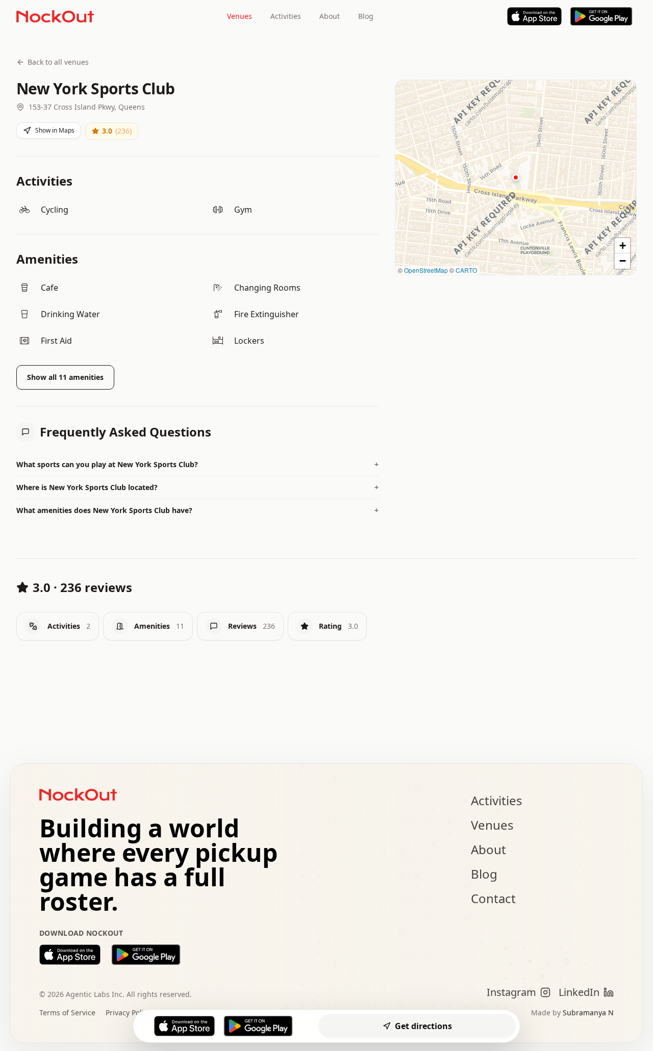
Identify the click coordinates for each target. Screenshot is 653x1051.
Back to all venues (58, 62)
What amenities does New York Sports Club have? (197, 510)
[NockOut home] (55, 16)
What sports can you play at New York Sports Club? (197, 464)
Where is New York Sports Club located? (197, 487)
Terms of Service (67, 1012)
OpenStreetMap (426, 270)
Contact (493, 898)
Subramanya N (588, 1012)
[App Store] (534, 16)
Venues (239, 16)
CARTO (466, 270)
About (329, 16)
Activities (285, 16)
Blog (365, 16)
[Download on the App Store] (70, 954)
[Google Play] (601, 16)
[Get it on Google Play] (146, 954)
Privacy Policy (128, 1012)
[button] (515, 177)
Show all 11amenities (65, 377)
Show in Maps (54, 130)
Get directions (423, 1026)
